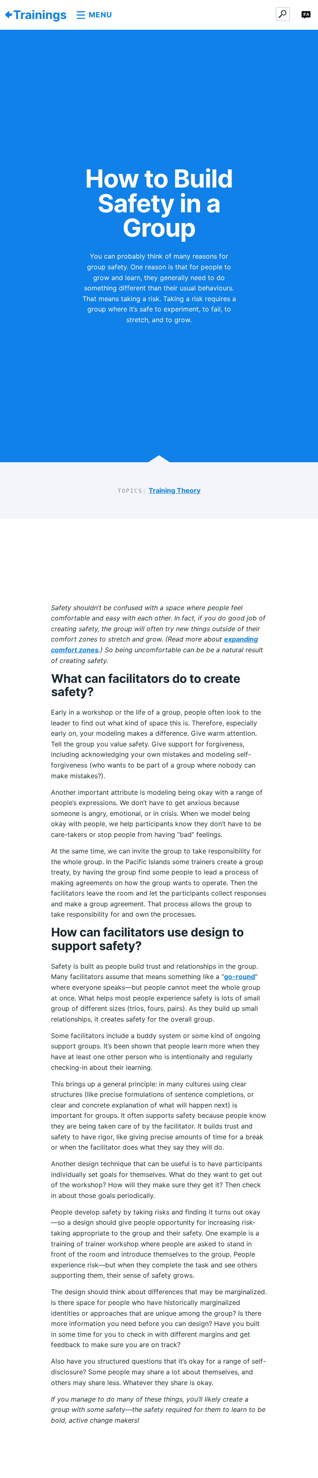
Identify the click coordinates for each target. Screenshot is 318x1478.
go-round (239, 976)
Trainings (40, 15)
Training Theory (174, 490)
